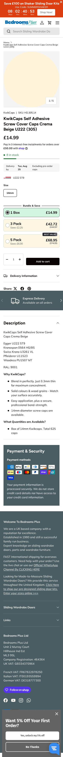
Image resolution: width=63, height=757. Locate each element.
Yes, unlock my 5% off (32, 735)
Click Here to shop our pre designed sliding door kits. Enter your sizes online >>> (31, 589)
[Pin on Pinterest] (29, 288)
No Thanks (32, 747)
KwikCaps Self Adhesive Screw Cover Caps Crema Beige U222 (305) (31, 46)
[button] (50, 23)
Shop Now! (46, 12)
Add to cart (43, 261)
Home (6, 42)
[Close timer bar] (61, 2)
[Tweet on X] (15, 288)
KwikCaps (9, 112)
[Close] (56, 714)
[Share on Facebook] (22, 288)
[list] (31, 79)
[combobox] (31, 31)
